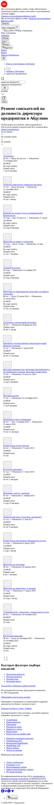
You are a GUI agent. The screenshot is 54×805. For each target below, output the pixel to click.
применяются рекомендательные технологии (23, 777)
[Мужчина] (7, 208)
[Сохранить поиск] (3, 98)
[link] (5, 44)
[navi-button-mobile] (3, 58)
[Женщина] (7, 151)
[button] (4, 50)
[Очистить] (4, 88)
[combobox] (13, 82)
